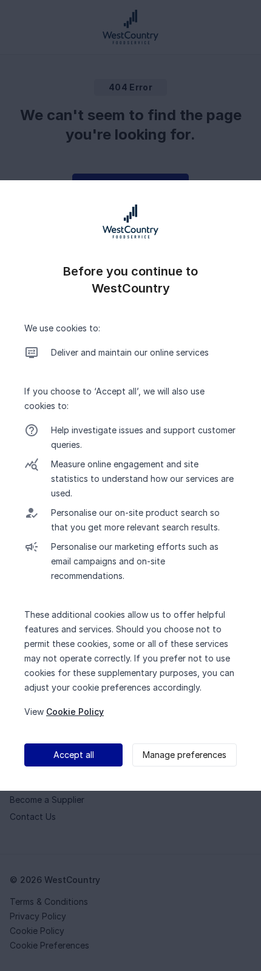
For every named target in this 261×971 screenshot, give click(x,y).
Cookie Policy (75, 711)
